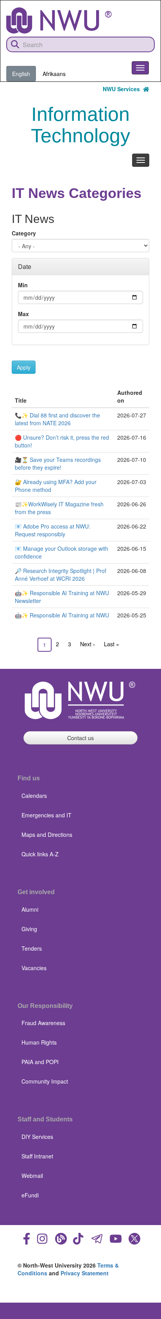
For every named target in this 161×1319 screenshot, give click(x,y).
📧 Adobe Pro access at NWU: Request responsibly (52, 530)
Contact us (80, 738)
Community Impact (44, 1081)
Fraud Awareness (43, 1023)
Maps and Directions (46, 834)
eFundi (30, 1195)
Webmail (32, 1175)
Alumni (29, 909)
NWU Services (123, 89)
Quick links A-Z (40, 854)
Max (23, 314)
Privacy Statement (85, 1273)
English (21, 74)
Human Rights (39, 1042)
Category (24, 233)
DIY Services (37, 1136)
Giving (29, 929)
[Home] (59, 20)
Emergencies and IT (46, 815)
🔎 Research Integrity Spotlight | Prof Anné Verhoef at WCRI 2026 (60, 574)
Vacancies (34, 968)
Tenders (31, 948)
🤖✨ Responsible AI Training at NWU (62, 615)
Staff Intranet (37, 1156)
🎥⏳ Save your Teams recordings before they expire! (58, 463)
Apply (23, 367)
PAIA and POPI (40, 1062)
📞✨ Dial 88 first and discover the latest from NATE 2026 (57, 419)
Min (23, 285)
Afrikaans (54, 74)
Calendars (34, 795)
